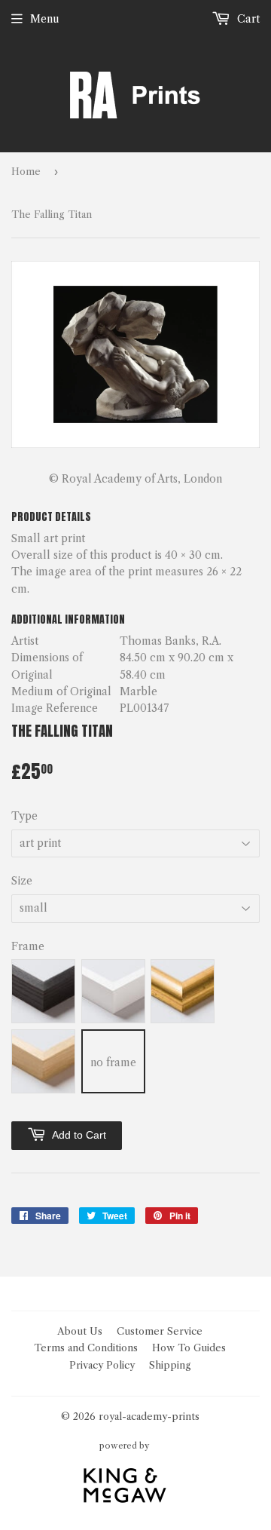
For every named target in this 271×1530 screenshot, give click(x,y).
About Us (79, 1331)
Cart (247, 19)
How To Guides (189, 1347)
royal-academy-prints (149, 1416)
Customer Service (159, 1331)
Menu (44, 19)
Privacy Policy (102, 1365)
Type (24, 816)
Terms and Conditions (86, 1347)
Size (21, 881)
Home (26, 171)
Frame (27, 946)
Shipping (170, 1365)
